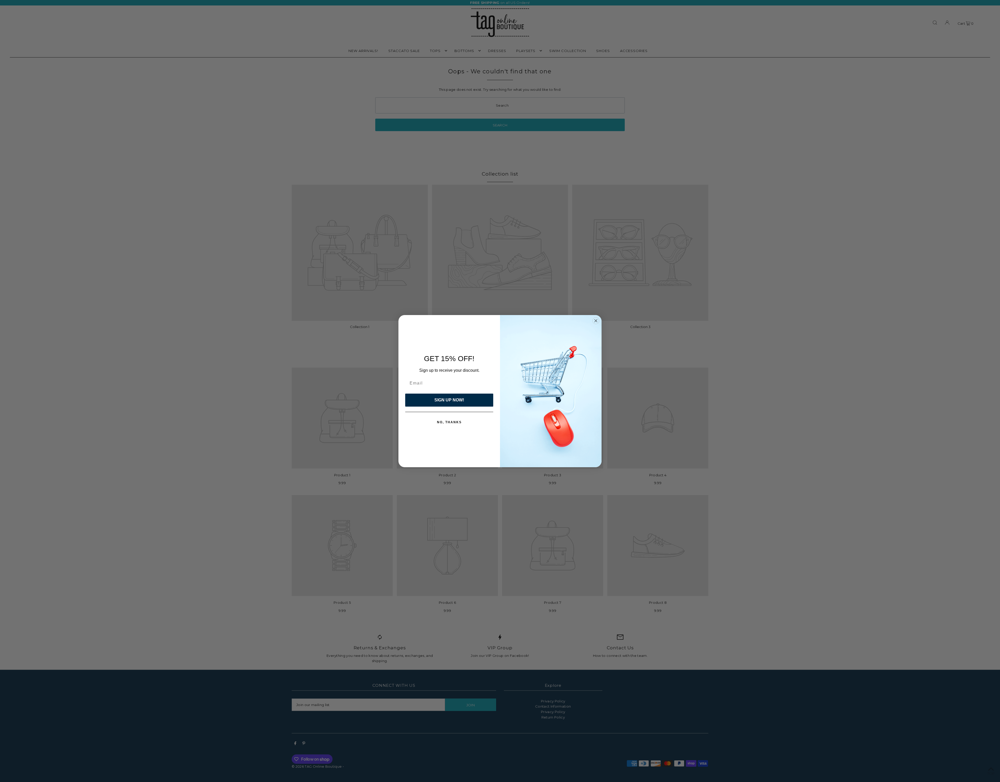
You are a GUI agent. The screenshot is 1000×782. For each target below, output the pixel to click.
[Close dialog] (596, 321)
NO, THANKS (449, 422)
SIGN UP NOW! (449, 400)
